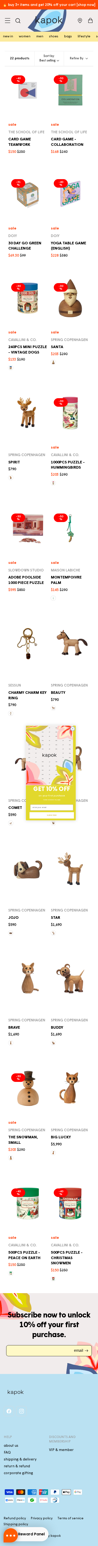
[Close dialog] (73, 729)
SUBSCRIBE (52, 815)
